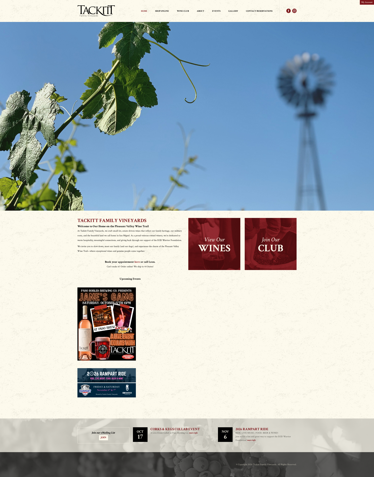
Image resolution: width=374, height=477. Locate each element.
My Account (367, 2)
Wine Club (183, 11)
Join (103, 437)
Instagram (294, 11)
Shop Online (162, 11)
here (137, 262)
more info (193, 432)
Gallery (233, 11)
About (200, 11)
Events (216, 11)
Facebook (288, 11)
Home (144, 11)
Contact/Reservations (259, 11)
